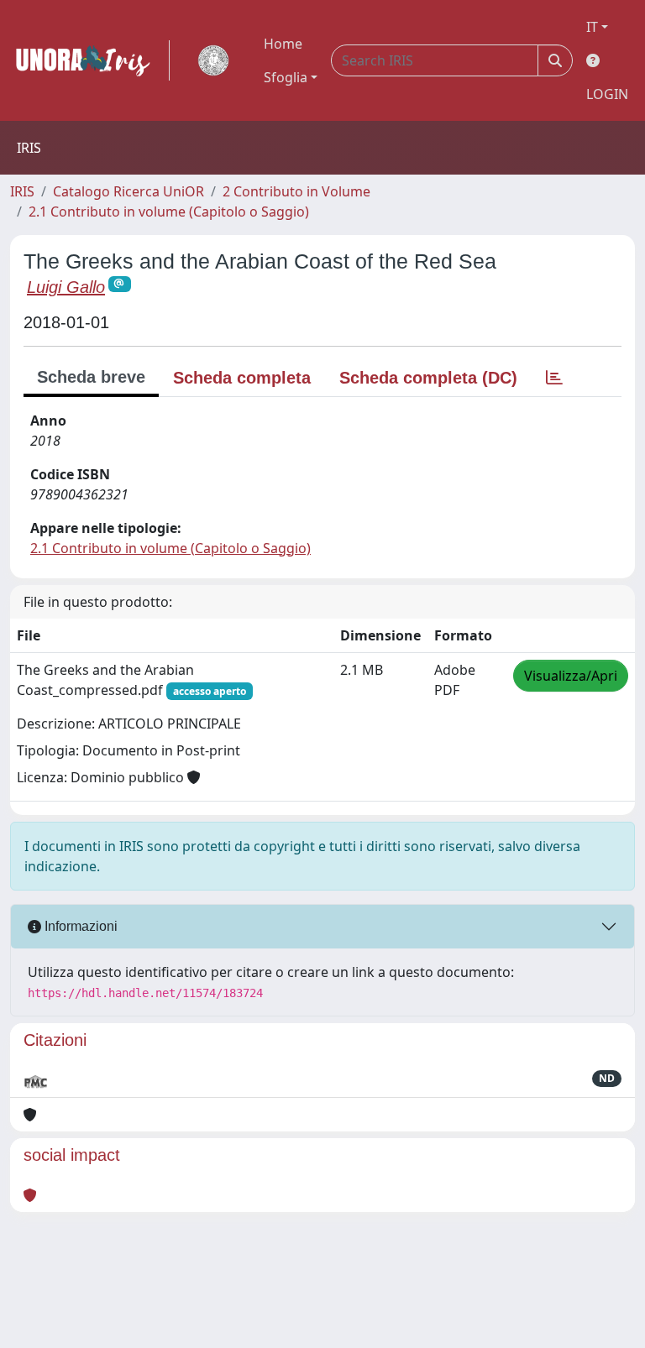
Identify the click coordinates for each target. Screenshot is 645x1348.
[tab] (554, 377)
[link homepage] (90, 60)
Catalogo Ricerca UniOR (128, 191)
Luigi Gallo (66, 287)
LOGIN (607, 94)
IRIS (22, 191)
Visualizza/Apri (570, 675)
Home (283, 43)
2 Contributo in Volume (296, 191)
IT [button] (592, 27)
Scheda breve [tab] (91, 377)
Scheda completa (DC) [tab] (428, 377)
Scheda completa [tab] (242, 377)
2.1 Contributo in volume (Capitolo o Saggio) (169, 211)
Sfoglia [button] (285, 77)
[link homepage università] (213, 60)
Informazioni (79, 926)
